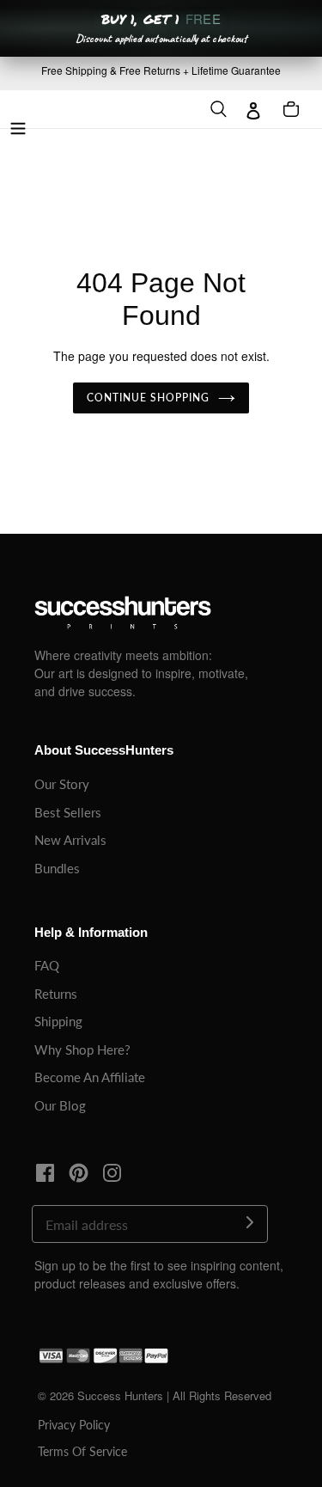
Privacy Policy (74, 1424)
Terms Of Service (82, 1451)
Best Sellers (67, 812)
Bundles (57, 868)
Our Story (61, 784)
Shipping (58, 1021)
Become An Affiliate (89, 1077)
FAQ (46, 965)
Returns (55, 993)
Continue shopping (148, 397)
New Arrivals (70, 840)
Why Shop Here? (82, 1049)
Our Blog (60, 1105)
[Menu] (18, 125)
